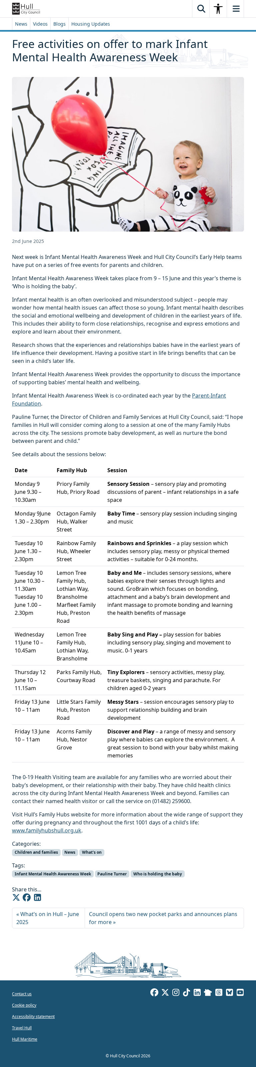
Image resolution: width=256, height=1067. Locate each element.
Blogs (59, 24)
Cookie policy (24, 1005)
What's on (92, 852)
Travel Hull (22, 1028)
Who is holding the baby (157, 874)
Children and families (36, 852)
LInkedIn (197, 993)
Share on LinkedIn (37, 897)
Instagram (176, 993)
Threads (219, 993)
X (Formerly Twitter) (165, 993)
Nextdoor (208, 993)
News (21, 24)
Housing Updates (90, 24)
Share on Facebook (27, 897)
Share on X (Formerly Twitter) (16, 897)
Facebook (154, 993)
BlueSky (229, 993)
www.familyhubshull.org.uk (46, 830)
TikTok (186, 993)
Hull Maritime (24, 1039)
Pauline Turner (112, 874)
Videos (40, 24)
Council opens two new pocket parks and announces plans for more (163, 918)
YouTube (240, 993)
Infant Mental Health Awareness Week (53, 874)
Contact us (22, 994)
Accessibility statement (33, 1016)
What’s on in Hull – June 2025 (47, 918)
